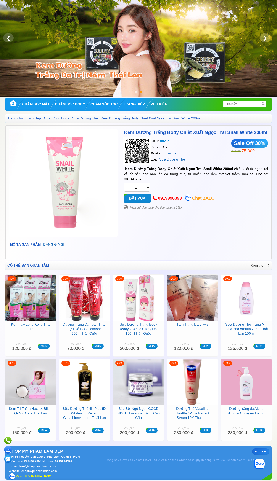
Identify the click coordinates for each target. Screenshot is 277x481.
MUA (44, 346)
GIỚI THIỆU (261, 451)
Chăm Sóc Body (70, 104)
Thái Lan (171, 153)
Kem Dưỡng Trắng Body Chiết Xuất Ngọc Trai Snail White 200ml (195, 132)
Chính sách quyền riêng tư (197, 460)
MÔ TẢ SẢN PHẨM (25, 244)
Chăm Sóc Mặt (36, 104)
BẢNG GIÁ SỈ (53, 244)
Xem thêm (258, 265)
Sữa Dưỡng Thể (85, 118)
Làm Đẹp (34, 118)
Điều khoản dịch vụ (233, 460)
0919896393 (170, 198)
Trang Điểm (134, 104)
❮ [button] (8, 37)
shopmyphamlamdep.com (39, 471)
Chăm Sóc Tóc (104, 104)
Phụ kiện (159, 104)
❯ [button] (265, 37)
